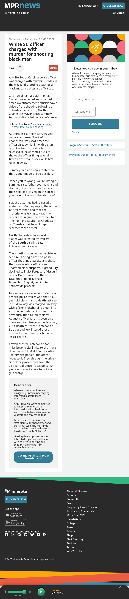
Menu (11, 13)
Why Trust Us (74, 551)
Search (25, 13)
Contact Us (73, 499)
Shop (70, 535)
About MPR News (77, 491)
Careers (71, 495)
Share (53, 68)
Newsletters (74, 519)
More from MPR (76, 515)
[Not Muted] (5, 592)
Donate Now (113, 6)
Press (70, 527)
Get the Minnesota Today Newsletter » (33, 457)
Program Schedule (79, 145)
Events (71, 503)
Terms (75, 132)
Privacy (71, 531)
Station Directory (102, 145)
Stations (71, 543)
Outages (71, 523)
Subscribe (95, 123)
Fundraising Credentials (80, 511)
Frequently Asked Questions (83, 507)
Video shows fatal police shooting (32, 125)
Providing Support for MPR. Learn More (92, 154)
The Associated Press (20, 39)
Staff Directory (75, 539)
